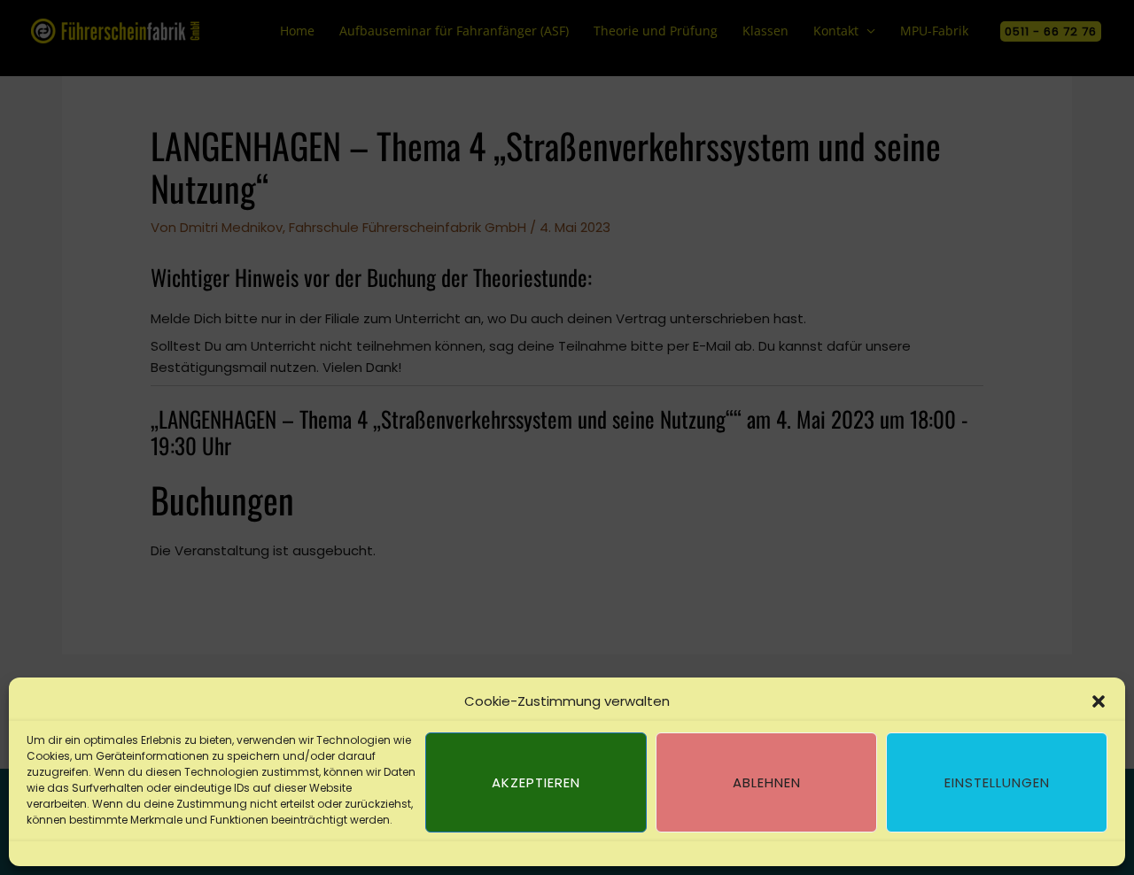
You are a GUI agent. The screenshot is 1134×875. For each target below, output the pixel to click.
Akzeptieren (536, 782)
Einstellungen (997, 782)
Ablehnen (767, 782)
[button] (1098, 701)
